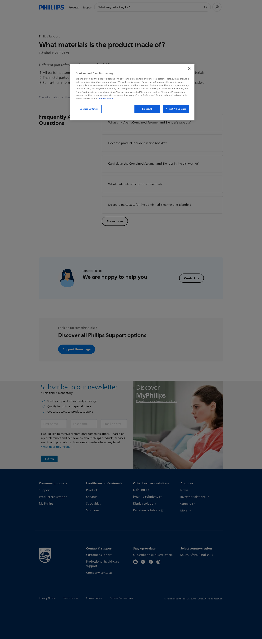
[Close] (189, 68)
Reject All (147, 109)
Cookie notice (106, 98)
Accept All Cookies (176, 109)
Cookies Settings (89, 109)
